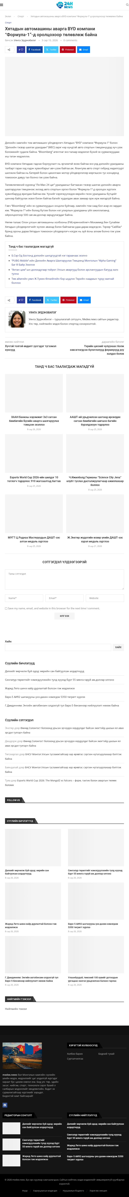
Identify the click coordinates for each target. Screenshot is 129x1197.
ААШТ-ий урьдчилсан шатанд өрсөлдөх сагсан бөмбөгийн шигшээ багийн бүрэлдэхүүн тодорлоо (95, 420)
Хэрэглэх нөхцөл (98, 1190)
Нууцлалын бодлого (73, 1190)
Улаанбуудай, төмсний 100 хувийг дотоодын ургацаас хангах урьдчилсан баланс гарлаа (93, 979)
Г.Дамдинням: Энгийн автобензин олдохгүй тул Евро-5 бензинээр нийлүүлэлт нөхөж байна (62, 705)
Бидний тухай (106, 1054)
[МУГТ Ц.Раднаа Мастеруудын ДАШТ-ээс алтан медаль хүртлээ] (34, 513)
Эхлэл (8, 16)
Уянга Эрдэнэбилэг (25, 40)
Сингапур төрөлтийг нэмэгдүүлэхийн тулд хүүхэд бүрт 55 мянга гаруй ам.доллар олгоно (59, 679)
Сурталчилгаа (75, 1059)
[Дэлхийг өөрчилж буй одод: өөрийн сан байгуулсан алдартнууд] (33, 847)
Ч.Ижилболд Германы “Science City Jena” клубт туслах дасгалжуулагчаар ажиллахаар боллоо (95, 481)
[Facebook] (5, 1105)
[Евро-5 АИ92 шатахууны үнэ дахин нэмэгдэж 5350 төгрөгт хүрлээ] (96, 901)
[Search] (127, 5)
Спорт (21, 16)
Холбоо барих (75, 1054)
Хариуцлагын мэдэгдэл (45, 1190)
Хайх (8, 641)
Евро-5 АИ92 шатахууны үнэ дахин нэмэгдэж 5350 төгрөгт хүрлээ (45, 697)
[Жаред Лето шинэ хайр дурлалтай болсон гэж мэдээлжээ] (33, 901)
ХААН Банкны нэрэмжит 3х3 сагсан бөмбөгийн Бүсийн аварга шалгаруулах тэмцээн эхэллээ (34, 420)
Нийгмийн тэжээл (16, 1008)
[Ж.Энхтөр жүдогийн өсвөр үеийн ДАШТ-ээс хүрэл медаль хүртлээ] (95, 513)
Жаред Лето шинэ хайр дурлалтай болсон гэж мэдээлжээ (40, 688)
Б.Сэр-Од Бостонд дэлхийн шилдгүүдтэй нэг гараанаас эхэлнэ (49, 255)
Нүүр (25, 1190)
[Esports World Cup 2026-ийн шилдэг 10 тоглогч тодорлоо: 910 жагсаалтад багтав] (34, 453)
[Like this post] (22, 49)
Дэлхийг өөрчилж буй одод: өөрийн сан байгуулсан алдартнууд (44, 671)
